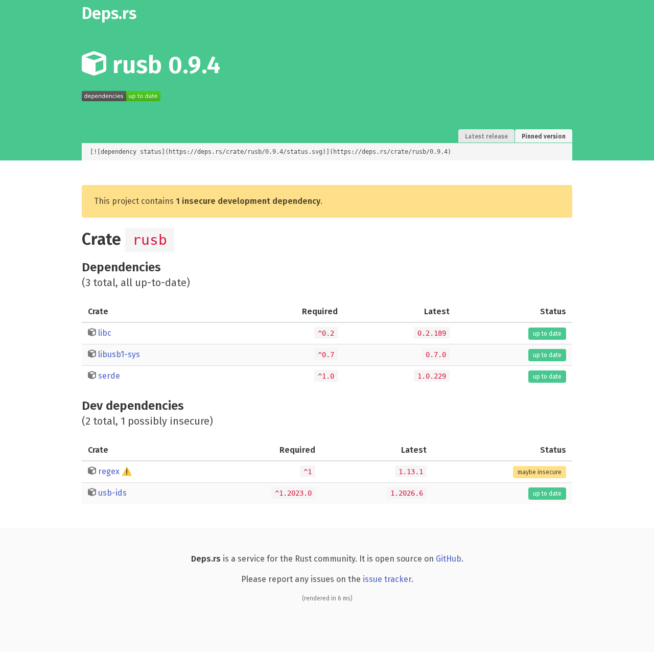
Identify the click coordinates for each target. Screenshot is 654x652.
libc (104, 333)
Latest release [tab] (486, 136)
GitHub (448, 559)
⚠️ (127, 471)
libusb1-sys (119, 354)
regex (109, 471)
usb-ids (112, 493)
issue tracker (387, 579)
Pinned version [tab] (544, 136)
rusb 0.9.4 (163, 65)
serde (109, 376)
